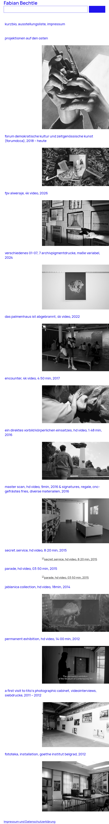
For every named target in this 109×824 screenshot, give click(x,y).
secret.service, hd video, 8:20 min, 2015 (36, 550)
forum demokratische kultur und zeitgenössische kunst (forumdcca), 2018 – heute (49, 138)
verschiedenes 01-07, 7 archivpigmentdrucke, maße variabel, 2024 (52, 255)
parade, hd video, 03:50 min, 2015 (31, 568)
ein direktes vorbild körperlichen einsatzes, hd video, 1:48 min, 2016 (53, 432)
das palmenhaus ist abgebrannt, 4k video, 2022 (42, 316)
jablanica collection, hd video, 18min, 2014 (37, 587)
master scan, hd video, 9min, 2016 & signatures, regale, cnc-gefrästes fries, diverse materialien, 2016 (52, 489)
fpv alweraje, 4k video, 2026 (26, 193)
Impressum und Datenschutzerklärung (29, 822)
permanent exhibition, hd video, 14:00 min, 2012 (42, 639)
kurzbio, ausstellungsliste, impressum (35, 24)
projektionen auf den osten (26, 38)
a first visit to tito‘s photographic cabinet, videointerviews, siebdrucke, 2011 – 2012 (51, 693)
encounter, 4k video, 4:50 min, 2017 (32, 378)
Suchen (97, 9)
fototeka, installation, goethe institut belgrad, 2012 (45, 754)
